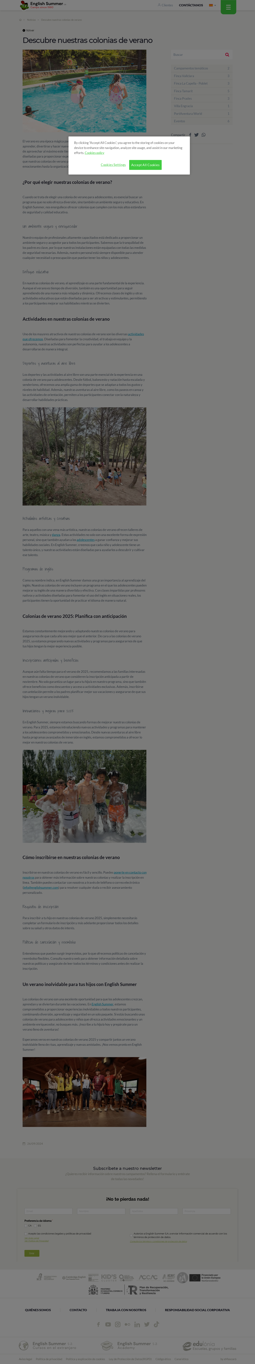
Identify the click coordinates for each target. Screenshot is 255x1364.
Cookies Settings (113, 165)
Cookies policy (94, 153)
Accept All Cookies (145, 165)
